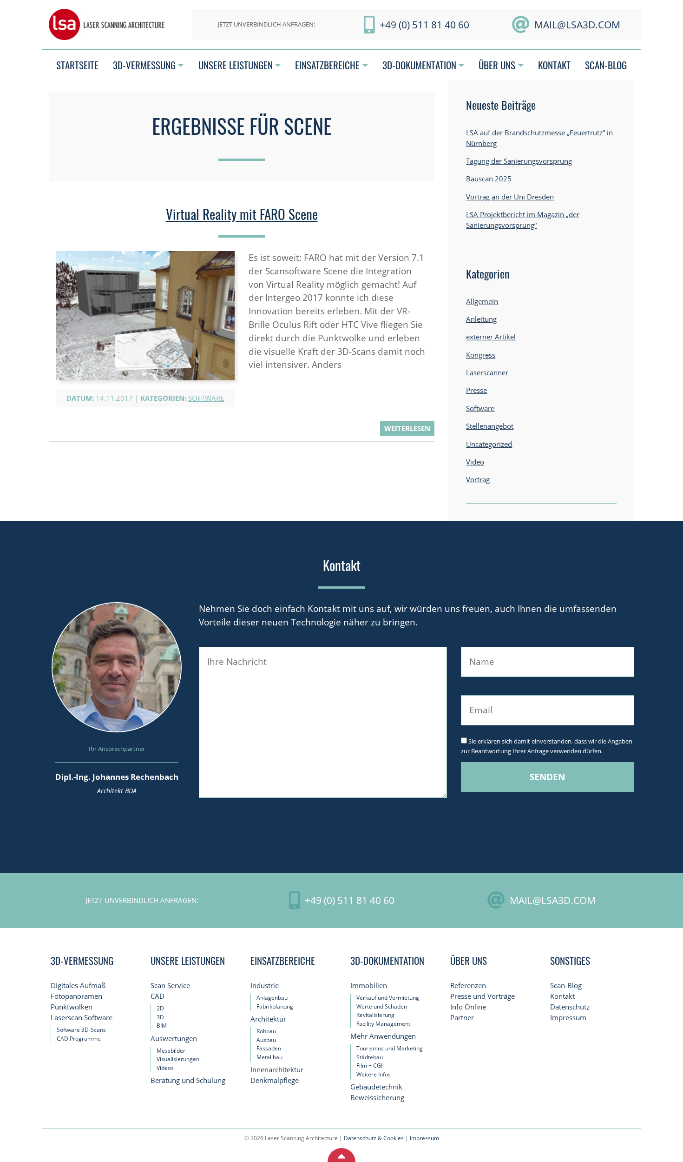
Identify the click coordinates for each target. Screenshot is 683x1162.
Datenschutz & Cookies (374, 1138)
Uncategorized (489, 444)
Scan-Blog (566, 985)
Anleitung (481, 319)
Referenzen (468, 985)
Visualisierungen (178, 1059)
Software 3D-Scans (81, 1030)
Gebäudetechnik (376, 1087)
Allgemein (482, 301)
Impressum (568, 1018)
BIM (162, 1025)
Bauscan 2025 (489, 179)
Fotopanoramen (76, 996)
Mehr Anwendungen (383, 1036)
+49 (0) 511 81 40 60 (424, 24)
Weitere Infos (373, 1074)
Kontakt (562, 996)
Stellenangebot (489, 426)
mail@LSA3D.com (577, 24)
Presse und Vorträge (482, 996)
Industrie (264, 985)
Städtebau (369, 1057)
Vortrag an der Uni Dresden (510, 197)
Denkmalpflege (274, 1080)
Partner (462, 1018)
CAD (157, 996)
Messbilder (171, 1051)
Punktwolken (71, 1007)
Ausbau (266, 1040)
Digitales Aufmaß (78, 985)
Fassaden (268, 1048)
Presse (476, 390)
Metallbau (269, 1057)
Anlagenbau (272, 998)
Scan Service (170, 985)
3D (160, 1017)
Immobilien (368, 985)
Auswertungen (174, 1038)
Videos (165, 1068)
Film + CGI (369, 1065)
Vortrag (478, 480)
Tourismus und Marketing (389, 1048)
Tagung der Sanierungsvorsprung (519, 161)
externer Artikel (491, 337)
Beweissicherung (377, 1097)
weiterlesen (407, 428)
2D (160, 1008)
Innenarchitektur (276, 1070)
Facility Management (383, 1024)
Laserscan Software (81, 1018)
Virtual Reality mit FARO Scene (242, 214)
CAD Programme (79, 1038)
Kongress (480, 355)
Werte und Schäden (381, 1006)
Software (206, 398)
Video (475, 462)
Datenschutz (570, 1007)
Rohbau (266, 1031)
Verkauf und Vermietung (387, 998)
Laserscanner (487, 373)
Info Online (468, 1007)
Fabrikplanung (274, 1006)
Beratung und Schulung (188, 1080)
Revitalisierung (375, 1015)
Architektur (268, 1019)
